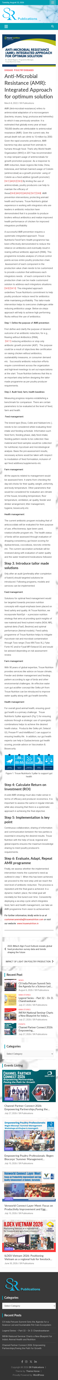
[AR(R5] (19, 193)
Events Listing (13, 1065)
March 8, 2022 (11, 103)
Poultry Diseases (24, 70)
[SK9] (6, 288)
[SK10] (13, 288)
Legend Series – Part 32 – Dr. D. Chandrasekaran (25, 1330)
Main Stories (24, 995)
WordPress (38, 1375)
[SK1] (6, 181)
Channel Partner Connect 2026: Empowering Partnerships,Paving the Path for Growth (26, 1109)
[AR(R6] (26, 193)
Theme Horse (33, 1371)
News (21, 980)
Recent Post (14, 974)
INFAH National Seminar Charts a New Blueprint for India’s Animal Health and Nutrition (36, 1016)
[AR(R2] (13, 181)
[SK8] (38, 193)
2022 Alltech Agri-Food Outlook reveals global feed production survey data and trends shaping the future (29, 949)
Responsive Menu (53, 2)
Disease (8, 70)
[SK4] (12, 193)
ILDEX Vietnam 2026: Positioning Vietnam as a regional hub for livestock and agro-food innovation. (27, 1259)
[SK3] (19, 181)
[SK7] (33, 193)
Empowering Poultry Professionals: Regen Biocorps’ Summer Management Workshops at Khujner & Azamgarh (29, 1159)
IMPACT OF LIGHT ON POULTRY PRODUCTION (28, 961)
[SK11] (8, 341)
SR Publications (26, 103)
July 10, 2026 (10, 1163)
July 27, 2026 (25, 1005)
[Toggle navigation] (6, 26)
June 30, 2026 (11, 1263)
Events (22, 1024)
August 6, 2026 (26, 990)
